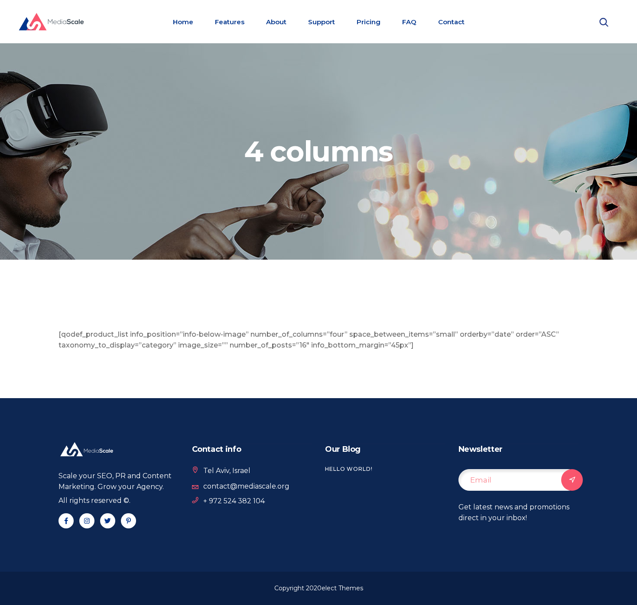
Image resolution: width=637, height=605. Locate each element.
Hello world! (349, 469)
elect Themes (342, 588)
